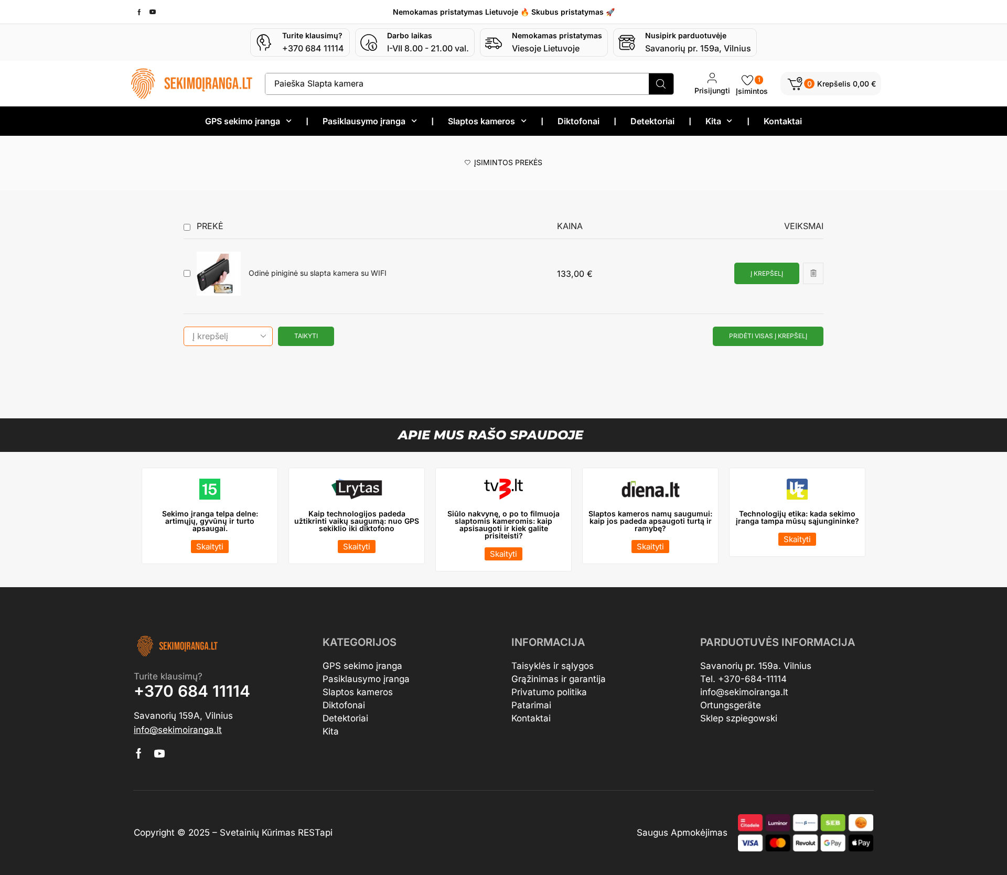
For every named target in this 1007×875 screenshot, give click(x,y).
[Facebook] (139, 12)
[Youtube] (152, 12)
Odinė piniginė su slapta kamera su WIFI (318, 273)
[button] (830, 83)
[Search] (661, 83)
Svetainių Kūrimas (257, 832)
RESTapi (315, 832)
